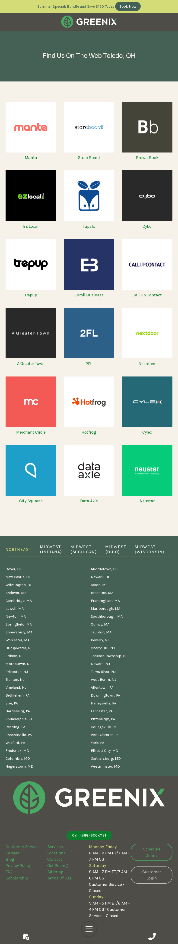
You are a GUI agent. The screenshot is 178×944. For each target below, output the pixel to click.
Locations (56, 853)
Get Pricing (57, 865)
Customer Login (151, 875)
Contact (54, 859)
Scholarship (17, 878)
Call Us (152, 936)
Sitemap (55, 871)
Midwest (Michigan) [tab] (83, 549)
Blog (10, 859)
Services (55, 846)
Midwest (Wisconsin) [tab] (150, 549)
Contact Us (26, 936)
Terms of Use (59, 878)
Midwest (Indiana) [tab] (51, 549)
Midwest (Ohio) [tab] (115, 549)
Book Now (128, 6)
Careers (12, 853)
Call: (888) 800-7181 (89, 835)
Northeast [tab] (19, 549)
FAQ (9, 871)
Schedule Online (151, 852)
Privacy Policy (18, 865)
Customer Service (22, 846)
